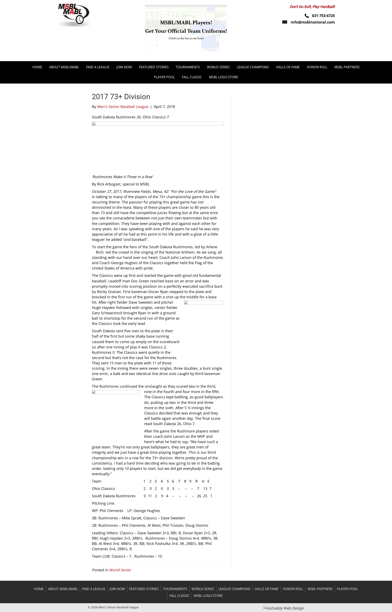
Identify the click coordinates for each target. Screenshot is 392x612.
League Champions (234, 589)
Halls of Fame (266, 589)
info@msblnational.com (313, 22)
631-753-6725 (323, 15)
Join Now (117, 589)
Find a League (93, 589)
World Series (120, 569)
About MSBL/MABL (63, 589)
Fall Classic (179, 595)
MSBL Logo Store (208, 595)
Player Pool (347, 589)
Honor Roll (293, 589)
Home (39, 589)
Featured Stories (144, 589)
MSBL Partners (320, 589)
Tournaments (175, 589)
